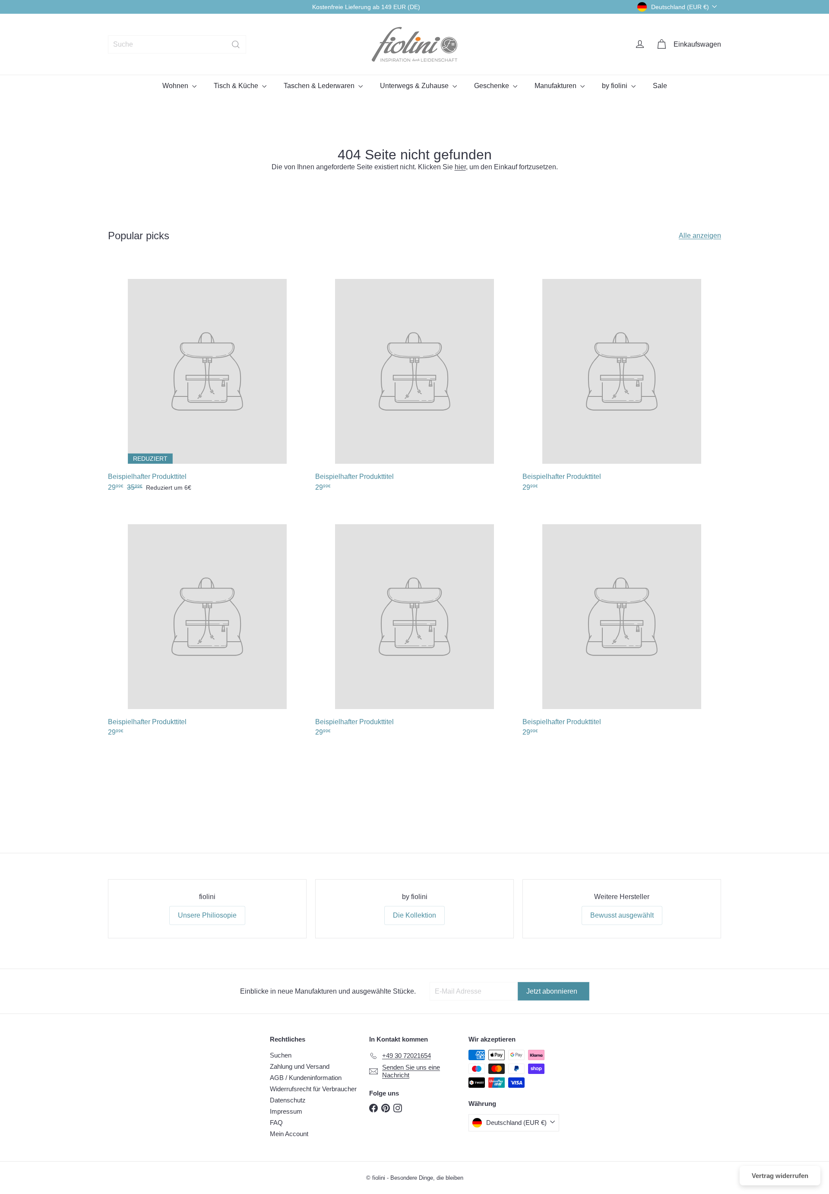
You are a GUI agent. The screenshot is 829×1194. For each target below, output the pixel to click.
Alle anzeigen (700, 235)
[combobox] (177, 44)
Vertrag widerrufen (780, 1175)
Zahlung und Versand (299, 1066)
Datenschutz (288, 1100)
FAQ (276, 1122)
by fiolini (615, 85)
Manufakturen (556, 85)
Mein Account (289, 1133)
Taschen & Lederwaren (320, 85)
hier (460, 167)
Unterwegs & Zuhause (415, 85)
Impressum (286, 1111)
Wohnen (176, 85)
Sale (660, 85)
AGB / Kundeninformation (306, 1077)
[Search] (235, 44)
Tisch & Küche (237, 85)
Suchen (280, 1055)
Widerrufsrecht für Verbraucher (313, 1089)
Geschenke (492, 85)
